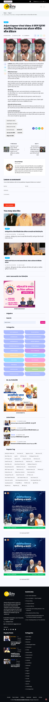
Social (35, 364)
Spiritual (14, 369)
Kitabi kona (35, 346)
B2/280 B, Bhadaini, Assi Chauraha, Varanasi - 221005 (14, 618)
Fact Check (15, 697)
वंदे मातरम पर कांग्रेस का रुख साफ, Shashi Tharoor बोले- (24, 443)
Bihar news (39, 453)
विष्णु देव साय (16, 485)
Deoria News (35, 341)
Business (13, 336)
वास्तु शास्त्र (7, 485)
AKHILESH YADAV (9, 453)
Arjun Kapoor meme (11, 120)
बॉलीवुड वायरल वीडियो (10, 135)
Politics (35, 360)
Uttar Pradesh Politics (22, 477)
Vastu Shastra (34, 477)
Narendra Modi (32, 466)
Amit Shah (20, 453)
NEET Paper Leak (9, 469)
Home (5, 13)
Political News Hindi (19, 472)
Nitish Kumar (20, 469)
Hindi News (29, 461)
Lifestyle (14, 350)
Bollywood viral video (11, 126)
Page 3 (9, 13)
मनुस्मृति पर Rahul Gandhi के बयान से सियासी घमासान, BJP (25, 430)
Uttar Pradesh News (10, 477)
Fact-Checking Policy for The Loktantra (35, 620)
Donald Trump (8, 461)
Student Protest (20, 474)
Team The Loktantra (11, 234)
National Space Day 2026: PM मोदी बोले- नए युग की (23, 423)
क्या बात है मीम (20, 132)
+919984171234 (9, 621)
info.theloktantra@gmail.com (13, 624)
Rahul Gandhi (30, 472)
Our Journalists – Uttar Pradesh (33, 598)
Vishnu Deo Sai (9, 480)
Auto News (14, 332)
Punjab (14, 364)
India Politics (8, 464)
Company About (30, 603)
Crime (27, 649)
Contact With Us (30, 606)
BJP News (23, 456)
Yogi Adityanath (9, 482)
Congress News (27, 458)
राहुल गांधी (35, 482)
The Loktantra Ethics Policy (32, 613)
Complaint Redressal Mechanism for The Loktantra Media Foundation (35, 616)
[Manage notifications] (46, 699)
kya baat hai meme (10, 129)
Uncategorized (35, 373)
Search (43, 322)
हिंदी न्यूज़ (24, 485)
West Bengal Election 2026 (22, 480)
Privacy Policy (29, 601)
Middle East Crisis (20, 466)
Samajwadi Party (9, 474)
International (14, 346)
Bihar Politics (8, 456)
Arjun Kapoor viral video (12, 123)
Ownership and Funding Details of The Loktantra (35, 609)
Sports (35, 369)
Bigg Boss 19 (29, 453)
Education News (19, 461)
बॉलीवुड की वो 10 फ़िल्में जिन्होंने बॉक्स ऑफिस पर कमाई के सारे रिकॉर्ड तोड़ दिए (24, 231)
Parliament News (30, 469)
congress (17, 458)
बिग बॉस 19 (27, 482)
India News (38, 461)
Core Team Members (31, 595)
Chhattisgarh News (35, 336)
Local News (35, 350)
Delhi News (37, 458)
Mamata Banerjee (9, 466)
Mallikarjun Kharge (32, 464)
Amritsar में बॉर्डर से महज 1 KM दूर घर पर (20, 437)
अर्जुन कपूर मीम (19, 129)
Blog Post (35, 332)
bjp (16, 456)
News (35, 355)
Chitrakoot (14, 341)
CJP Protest (8, 458)
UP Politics (30, 474)
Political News (8, 472)
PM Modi (40, 469)
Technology (14, 373)
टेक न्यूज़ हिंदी (18, 482)
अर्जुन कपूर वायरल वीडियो (11, 132)
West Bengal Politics (35, 480)
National (14, 355)
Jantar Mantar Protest (19, 464)
